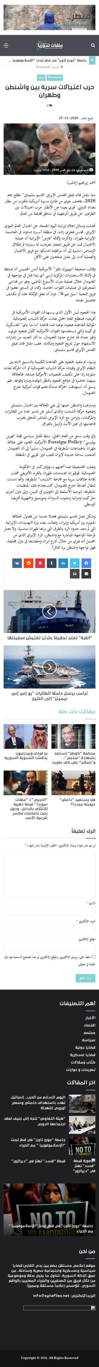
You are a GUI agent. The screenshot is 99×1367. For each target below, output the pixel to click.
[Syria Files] (49, 45)
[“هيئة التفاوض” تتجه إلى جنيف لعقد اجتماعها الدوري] (82, 1125)
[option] (49, 1210)
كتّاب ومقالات (83, 1062)
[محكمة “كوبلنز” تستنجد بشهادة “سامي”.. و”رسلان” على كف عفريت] (73, 736)
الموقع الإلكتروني (87, 939)
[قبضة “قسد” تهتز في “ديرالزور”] (82, 1167)
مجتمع (89, 1032)
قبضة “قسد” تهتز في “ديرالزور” (62, 60)
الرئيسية (56, 67)
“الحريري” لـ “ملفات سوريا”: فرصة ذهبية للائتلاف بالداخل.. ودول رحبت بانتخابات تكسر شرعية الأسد (29, 809)
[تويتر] (75, 563)
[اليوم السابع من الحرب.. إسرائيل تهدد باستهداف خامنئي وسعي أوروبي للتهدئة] (82, 1104)
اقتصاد (89, 1025)
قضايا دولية (85, 1047)
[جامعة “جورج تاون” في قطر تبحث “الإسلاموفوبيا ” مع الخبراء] (82, 1146)
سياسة (41, 77)
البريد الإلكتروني (86, 921)
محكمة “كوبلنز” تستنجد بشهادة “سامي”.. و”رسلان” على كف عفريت (73, 758)
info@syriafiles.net (51, 1295)
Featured (43, 67)
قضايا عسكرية (82, 1055)
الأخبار (90, 1018)
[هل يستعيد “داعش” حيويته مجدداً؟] (73, 783)
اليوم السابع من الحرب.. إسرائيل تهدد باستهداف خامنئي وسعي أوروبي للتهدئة (38, 1103)
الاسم (91, 903)
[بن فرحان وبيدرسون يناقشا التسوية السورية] (26, 736)
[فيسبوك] (86, 563)
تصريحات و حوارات (80, 1069)
